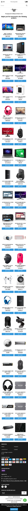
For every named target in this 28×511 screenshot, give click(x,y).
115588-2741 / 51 (7, 476)
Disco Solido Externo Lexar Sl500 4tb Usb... (7, 182)
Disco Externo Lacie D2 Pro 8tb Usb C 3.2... (20, 55)
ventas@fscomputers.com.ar (10, 478)
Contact (16, 449)
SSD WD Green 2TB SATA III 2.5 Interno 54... (20, 161)
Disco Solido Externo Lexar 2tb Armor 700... (20, 308)
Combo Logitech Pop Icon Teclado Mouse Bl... (20, 245)
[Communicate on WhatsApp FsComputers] (25, 500)
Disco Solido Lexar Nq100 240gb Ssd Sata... (20, 393)
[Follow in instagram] (2, 487)
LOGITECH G (4, 449)
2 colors (20, 178)
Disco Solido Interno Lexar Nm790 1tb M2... (7, 372)
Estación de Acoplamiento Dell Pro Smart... (7, 435)
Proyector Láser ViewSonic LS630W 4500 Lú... (7, 245)
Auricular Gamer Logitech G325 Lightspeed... (8, 393)
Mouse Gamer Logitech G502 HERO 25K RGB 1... (20, 139)
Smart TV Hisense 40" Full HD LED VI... (8, 97)
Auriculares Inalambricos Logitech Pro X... (8, 118)
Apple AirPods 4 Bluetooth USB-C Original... (8, 287)
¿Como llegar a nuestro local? (6, 453)
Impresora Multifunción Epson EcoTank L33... (20, 34)
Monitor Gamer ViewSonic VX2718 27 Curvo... (20, 76)
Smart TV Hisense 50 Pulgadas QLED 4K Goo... (7, 34)
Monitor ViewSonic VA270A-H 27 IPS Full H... (7, 139)
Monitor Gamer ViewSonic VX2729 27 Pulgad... (20, 203)
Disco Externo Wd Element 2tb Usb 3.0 (20, 97)
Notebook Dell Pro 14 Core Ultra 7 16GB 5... (20, 224)
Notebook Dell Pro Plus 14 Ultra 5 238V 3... (20, 118)
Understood (14, 509)
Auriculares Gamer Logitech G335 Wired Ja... (7, 308)
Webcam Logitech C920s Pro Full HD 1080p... (20, 329)
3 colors (7, 115)
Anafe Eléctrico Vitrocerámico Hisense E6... (20, 435)
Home (2, 446)
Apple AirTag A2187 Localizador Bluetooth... (8, 350)
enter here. (19, 500)
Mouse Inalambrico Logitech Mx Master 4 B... (20, 182)
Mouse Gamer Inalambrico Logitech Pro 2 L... (20, 266)
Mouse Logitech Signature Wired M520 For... (20, 372)
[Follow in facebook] (6, 487)
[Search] (26, 5)
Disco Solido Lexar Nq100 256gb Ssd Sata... (20, 414)
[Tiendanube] (14, 497)
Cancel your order (14, 502)
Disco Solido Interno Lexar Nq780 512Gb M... (7, 414)
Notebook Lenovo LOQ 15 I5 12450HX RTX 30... (7, 161)
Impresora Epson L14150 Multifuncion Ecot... (7, 224)
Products (16, 446)
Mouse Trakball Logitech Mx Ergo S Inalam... (8, 266)
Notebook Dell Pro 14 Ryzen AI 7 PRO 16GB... (7, 203)
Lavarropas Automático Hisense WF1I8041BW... (20, 287)
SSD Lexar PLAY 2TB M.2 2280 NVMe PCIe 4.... (20, 350)
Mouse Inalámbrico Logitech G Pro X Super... (7, 329)
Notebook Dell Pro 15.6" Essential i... (7, 55)
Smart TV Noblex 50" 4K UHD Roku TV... (7, 76)
